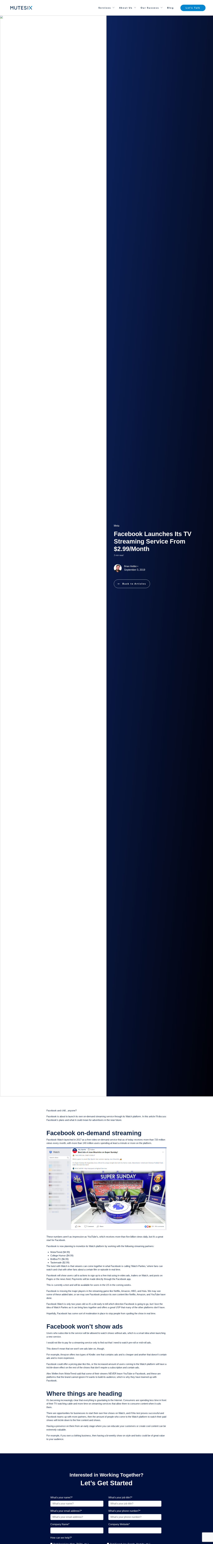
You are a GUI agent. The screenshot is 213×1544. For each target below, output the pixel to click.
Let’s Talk (193, 8)
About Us (126, 8)
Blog (170, 8)
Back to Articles (134, 583)
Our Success (150, 8)
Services (104, 8)
